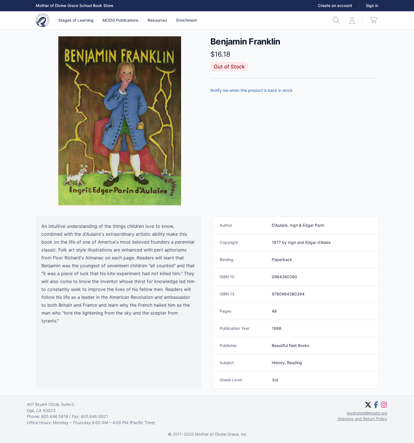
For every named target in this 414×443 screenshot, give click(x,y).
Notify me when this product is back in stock (251, 90)
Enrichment (186, 20)
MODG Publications (121, 20)
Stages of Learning (76, 20)
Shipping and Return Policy (362, 418)
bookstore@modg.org (367, 413)
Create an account (335, 5)
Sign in (372, 5)
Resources (157, 20)
